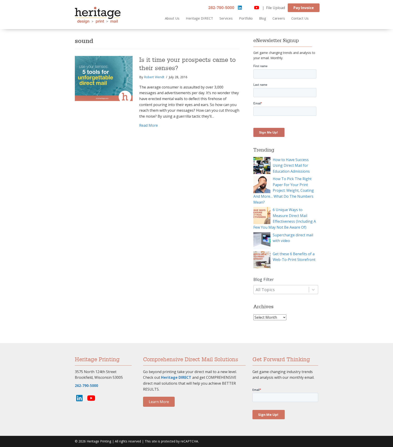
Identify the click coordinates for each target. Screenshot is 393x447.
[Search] (320, 18)
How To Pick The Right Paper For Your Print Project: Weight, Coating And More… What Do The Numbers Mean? (283, 190)
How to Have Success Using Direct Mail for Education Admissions (291, 165)
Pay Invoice (303, 7)
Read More (148, 125)
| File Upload (273, 7)
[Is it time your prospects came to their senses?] (104, 78)
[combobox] (285, 289)
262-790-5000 (221, 8)
